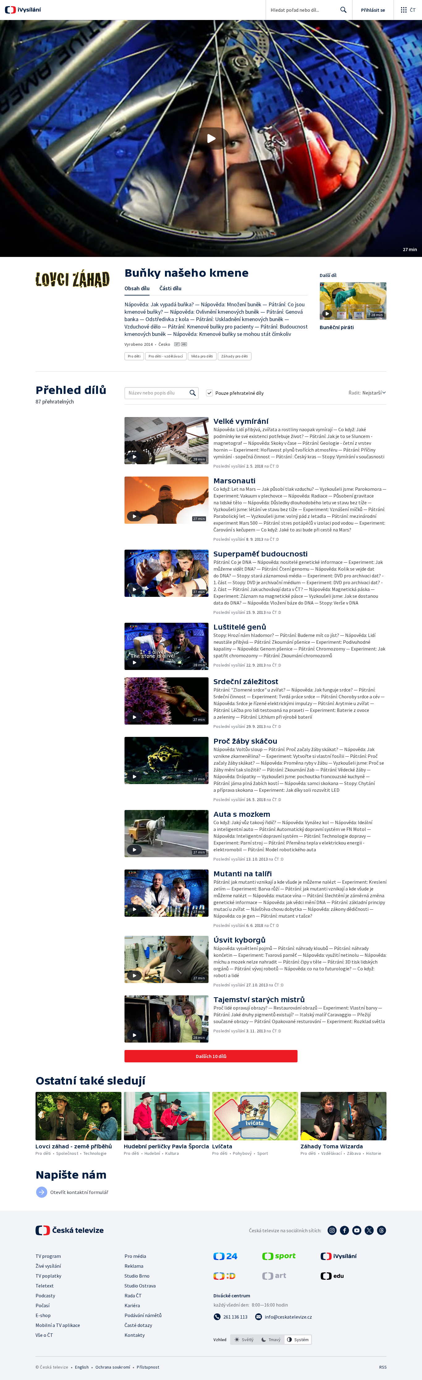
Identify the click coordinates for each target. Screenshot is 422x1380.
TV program (48, 1256)
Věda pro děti (202, 356)
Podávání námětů (143, 1315)
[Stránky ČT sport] (279, 1258)
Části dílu (170, 288)
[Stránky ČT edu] (332, 1278)
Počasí (42, 1305)
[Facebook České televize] (344, 1230)
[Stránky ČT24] (225, 1258)
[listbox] (271, 1339)
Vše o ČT (44, 1335)
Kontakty (134, 1335)
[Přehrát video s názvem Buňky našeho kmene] (211, 138)
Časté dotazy (138, 1325)
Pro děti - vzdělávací (166, 356)
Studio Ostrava (140, 1286)
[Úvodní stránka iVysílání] (28, 10)
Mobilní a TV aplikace (58, 1325)
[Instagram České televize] (332, 1230)
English (81, 1367)
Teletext (45, 1286)
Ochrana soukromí (112, 1367)
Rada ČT (133, 1295)
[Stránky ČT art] (274, 1278)
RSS (383, 1367)
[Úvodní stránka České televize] (70, 1230)
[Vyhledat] (192, 393)
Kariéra (132, 1305)
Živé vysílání (48, 1266)
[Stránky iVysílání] (339, 1258)
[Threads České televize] (381, 1230)
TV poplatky (48, 1276)
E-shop (43, 1315)
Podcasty (45, 1295)
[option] (244, 1339)
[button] (211, 138)
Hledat (343, 10)
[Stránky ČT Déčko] (224, 1278)
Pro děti (134, 356)
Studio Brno (137, 1276)
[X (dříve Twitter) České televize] (369, 1230)
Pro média (135, 1256)
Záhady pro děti (234, 356)
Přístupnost (148, 1367)
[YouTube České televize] (357, 1230)
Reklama (133, 1266)
